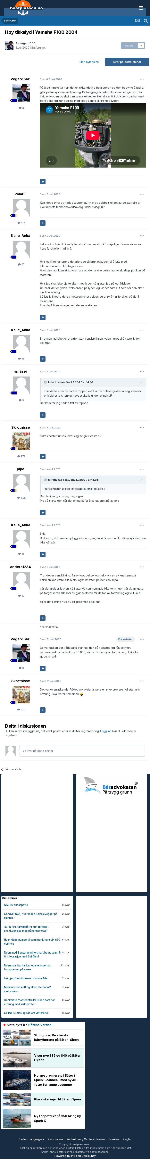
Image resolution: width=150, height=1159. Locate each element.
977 (22, 456)
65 (23, 264)
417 (22, 222)
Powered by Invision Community (75, 1155)
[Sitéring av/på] (43, 181)
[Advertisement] (30, 832)
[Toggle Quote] (45, 382)
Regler (127, 1139)
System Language (31, 1139)
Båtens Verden (40, 1025)
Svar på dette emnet (127, 61)
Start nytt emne (89, 61)
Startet (51, 79)
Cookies (113, 1139)
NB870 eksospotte (16, 905)
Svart (50, 194)
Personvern (55, 1139)
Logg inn (106, 731)
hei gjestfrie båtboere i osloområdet (26, 978)
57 (23, 595)
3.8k (23, 497)
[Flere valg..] (142, 79)
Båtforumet (38, 47)
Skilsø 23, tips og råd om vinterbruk (26, 1012)
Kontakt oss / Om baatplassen (86, 1139)
